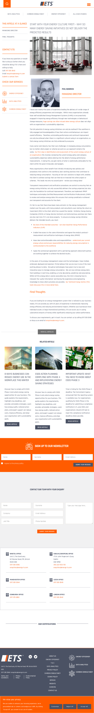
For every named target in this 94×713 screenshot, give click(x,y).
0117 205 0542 (10, 70)
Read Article (12, 424)
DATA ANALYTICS (14, 14)
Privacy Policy (18, 677)
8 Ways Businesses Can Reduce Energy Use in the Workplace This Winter (18, 377)
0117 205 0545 (58, 582)
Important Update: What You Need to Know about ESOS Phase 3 (78, 377)
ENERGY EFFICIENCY (58, 14)
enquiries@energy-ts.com (16, 73)
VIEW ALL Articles (47, 332)
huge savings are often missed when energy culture (61, 121)
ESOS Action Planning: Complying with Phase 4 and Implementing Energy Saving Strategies (48, 378)
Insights (52, 683)
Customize (55, 707)
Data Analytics (52, 666)
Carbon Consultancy (52, 673)
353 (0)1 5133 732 (60, 565)
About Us (52, 656)
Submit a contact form (10, 76)
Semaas (52, 680)
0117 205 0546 (15, 565)
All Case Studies (79, 14)
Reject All (69, 707)
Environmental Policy (31, 677)
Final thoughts (8, 37)
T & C (52, 663)
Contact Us (52, 690)
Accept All (84, 707)
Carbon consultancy (35, 14)
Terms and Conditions (4, 677)
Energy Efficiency (52, 659)
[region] (47, 704)
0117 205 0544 (15, 582)
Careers (52, 687)
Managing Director (10, 30)
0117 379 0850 (14, 597)
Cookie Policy (52, 677)
